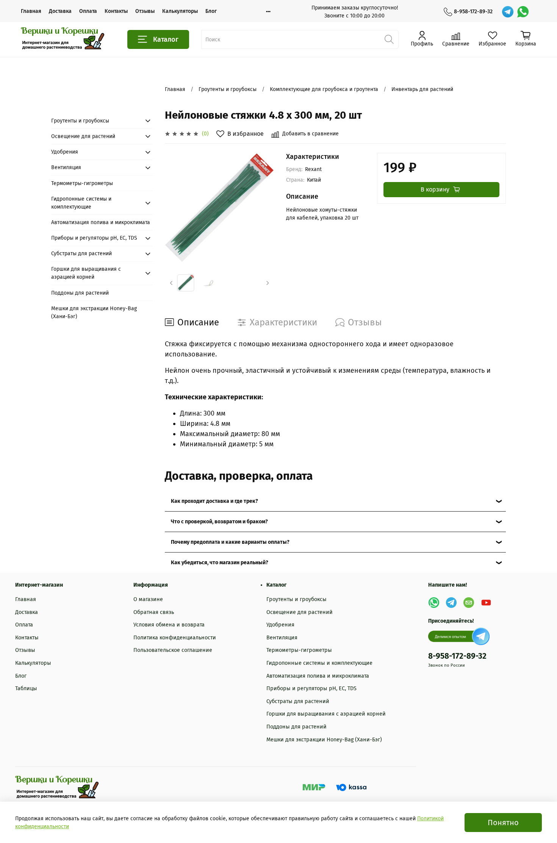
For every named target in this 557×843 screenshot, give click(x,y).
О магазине (148, 599)
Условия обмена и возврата (169, 625)
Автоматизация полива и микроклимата (100, 222)
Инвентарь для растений (422, 89)
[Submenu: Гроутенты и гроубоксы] (147, 120)
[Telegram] (507, 11)
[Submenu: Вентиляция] (147, 167)
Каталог (165, 39)
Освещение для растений (83, 136)
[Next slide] (262, 207)
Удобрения (64, 152)
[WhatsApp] (523, 11)
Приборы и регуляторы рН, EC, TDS (94, 238)
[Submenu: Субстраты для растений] (147, 253)
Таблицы (26, 688)
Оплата (88, 11)
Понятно (503, 822)
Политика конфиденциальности (174, 637)
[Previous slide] (177, 207)
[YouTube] (486, 602)
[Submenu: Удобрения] (147, 152)
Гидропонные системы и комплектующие (81, 203)
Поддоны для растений (80, 293)
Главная (31, 11)
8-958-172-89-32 (473, 11)
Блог (211, 11)
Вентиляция (66, 167)
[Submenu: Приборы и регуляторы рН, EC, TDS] (147, 238)
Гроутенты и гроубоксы (228, 89)
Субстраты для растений (81, 253)
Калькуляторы (180, 11)
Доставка (60, 11)
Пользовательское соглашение (172, 650)
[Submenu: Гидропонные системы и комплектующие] (147, 202)
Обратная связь (153, 612)
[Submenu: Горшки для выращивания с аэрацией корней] (147, 273)
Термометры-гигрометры (82, 183)
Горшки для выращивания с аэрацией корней (86, 273)
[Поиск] (389, 39)
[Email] (468, 602)
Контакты (116, 11)
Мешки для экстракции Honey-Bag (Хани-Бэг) (94, 312)
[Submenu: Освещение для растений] (147, 136)
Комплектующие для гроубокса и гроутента (324, 89)
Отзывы (145, 11)
